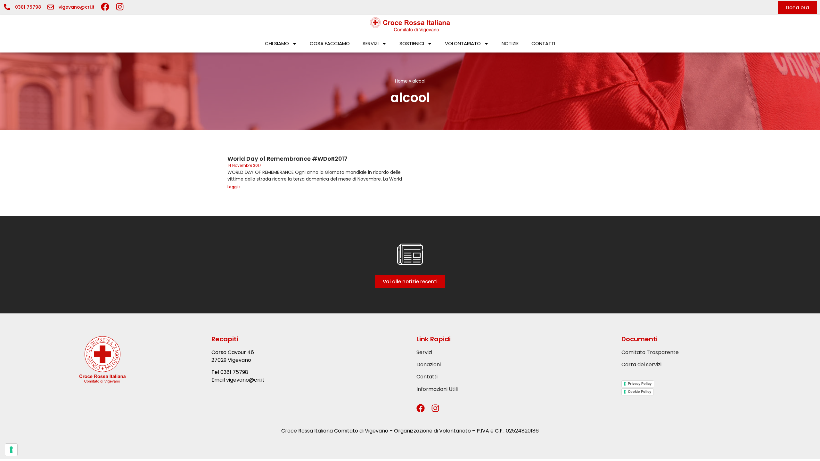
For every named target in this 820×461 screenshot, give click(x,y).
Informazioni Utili (437, 389)
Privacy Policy (640, 383)
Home (401, 81)
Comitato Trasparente (650, 352)
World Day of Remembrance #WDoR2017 (287, 159)
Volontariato (463, 43)
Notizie (510, 43)
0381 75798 (28, 7)
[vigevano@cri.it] (50, 7)
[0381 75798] (7, 7)
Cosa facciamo (330, 43)
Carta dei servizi (641, 364)
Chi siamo (277, 43)
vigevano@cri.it (76, 7)
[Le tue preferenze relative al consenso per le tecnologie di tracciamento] (11, 450)
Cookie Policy (639, 391)
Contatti (543, 43)
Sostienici (411, 43)
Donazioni (428, 364)
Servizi (371, 43)
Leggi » (234, 187)
